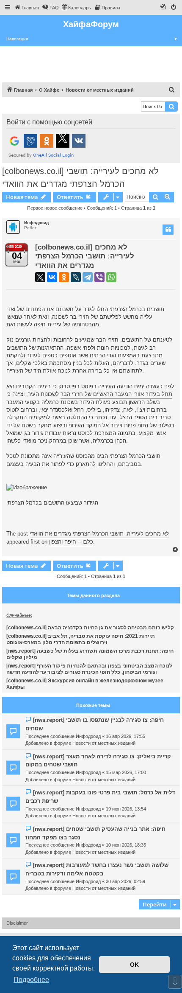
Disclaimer (17, 923)
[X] (40, 277)
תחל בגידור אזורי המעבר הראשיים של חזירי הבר (116, 394)
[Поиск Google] (171, 106)
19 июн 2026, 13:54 (126, 808)
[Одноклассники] (64, 277)
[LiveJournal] (76, 277)
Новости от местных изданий (103, 743)
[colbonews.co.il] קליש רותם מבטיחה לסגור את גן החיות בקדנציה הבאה (90, 628)
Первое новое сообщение (55, 207)
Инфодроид (36, 222)
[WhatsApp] (111, 277)
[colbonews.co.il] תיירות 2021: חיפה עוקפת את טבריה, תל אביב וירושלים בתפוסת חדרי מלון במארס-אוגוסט (80, 639)
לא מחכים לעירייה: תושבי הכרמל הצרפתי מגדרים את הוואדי (99, 533)
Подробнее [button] (31, 979)
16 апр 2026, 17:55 (125, 736)
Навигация (92, 38)
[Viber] (99, 277)
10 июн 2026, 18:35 (126, 844)
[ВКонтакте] (52, 277)
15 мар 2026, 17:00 (126, 772)
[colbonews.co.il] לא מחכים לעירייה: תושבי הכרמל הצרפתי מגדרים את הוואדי (80, 177)
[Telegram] (88, 277)
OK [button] (134, 964)
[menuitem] (26, 8)
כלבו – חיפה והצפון (71, 542)
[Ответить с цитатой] (168, 229)
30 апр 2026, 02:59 (125, 881)
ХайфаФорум (91, 24)
